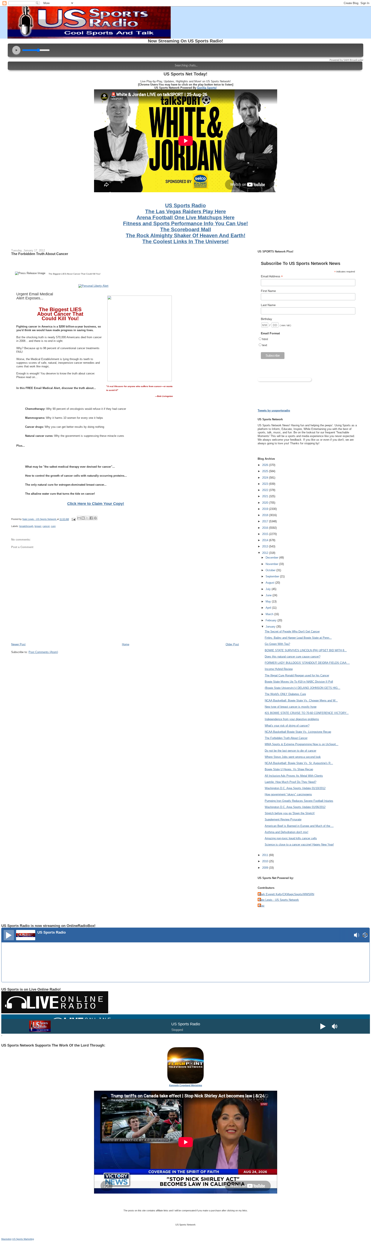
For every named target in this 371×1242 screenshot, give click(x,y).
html (265, 339)
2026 (265, 465)
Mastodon (6, 1239)
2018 (265, 515)
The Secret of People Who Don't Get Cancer (292, 631)
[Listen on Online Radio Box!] (365, 936)
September (273, 576)
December (272, 557)
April (269, 607)
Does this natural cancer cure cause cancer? (292, 656)
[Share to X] (87, 518)
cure (53, 526)
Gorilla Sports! (207, 87)
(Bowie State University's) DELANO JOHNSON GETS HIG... (302, 687)
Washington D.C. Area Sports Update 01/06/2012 (295, 807)
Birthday (266, 319)
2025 (265, 471)
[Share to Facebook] (91, 518)
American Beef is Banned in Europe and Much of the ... (299, 825)
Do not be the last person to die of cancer (290, 750)
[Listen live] (9, 935)
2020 (265, 502)
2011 (265, 855)
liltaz (262, 905)
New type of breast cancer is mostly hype (290, 706)
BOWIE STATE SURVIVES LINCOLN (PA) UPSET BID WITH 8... (306, 650)
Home (125, 644)
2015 (265, 534)
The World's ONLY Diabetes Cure (285, 694)
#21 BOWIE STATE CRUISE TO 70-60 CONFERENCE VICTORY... (307, 713)
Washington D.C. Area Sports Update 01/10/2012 (295, 788)
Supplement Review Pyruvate (283, 819)
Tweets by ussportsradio (274, 410)
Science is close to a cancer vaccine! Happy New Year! (299, 844)
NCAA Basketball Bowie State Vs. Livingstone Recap (298, 731)
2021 (265, 496)
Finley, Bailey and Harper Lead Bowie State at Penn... (298, 637)
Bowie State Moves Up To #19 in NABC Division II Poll (299, 681)
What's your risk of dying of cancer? (287, 725)
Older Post (232, 644)
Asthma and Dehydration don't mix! (286, 832)
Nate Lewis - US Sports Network (279, 899)
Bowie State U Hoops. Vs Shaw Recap (289, 769)
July (269, 589)
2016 (265, 527)
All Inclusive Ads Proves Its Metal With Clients (294, 775)
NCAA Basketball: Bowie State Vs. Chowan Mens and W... (301, 700)
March (270, 614)
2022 (265, 490)
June (269, 595)
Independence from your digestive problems (292, 719)
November (272, 564)
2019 (265, 509)
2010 (265, 861)
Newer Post (18, 644)
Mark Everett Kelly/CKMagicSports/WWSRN (286, 894)
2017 (265, 521)
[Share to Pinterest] (95, 518)
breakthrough (26, 526)
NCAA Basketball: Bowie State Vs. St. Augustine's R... (299, 763)
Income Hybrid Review (279, 669)
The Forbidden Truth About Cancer (286, 738)
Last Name (268, 305)
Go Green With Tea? (277, 644)
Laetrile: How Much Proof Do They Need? (290, 782)
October (271, 570)
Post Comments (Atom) (43, 652)
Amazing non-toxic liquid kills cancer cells (291, 838)
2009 (265, 867)
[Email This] (79, 518)
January (271, 626)
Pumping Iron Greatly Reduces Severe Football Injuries (299, 800)
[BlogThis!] (83, 518)
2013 (265, 546)
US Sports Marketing (23, 1239)
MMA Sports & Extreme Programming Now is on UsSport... (301, 744)
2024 (265, 477)
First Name (268, 291)
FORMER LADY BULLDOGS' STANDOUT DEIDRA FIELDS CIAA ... (307, 662)
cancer (46, 526)
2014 (265, 540)
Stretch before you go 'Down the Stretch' (290, 813)
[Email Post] (73, 519)
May (269, 601)
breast (38, 526)
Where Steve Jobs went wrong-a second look (293, 756)
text (264, 345)
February (271, 620)
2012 (265, 552)
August (270, 582)
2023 (265, 483)
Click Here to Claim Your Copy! (95, 504)
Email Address (272, 276)
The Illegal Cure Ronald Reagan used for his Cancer (297, 675)
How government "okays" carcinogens (288, 794)
